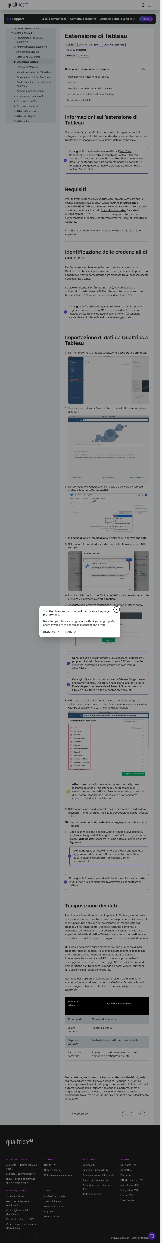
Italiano (68, 632)
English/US (49, 632)
